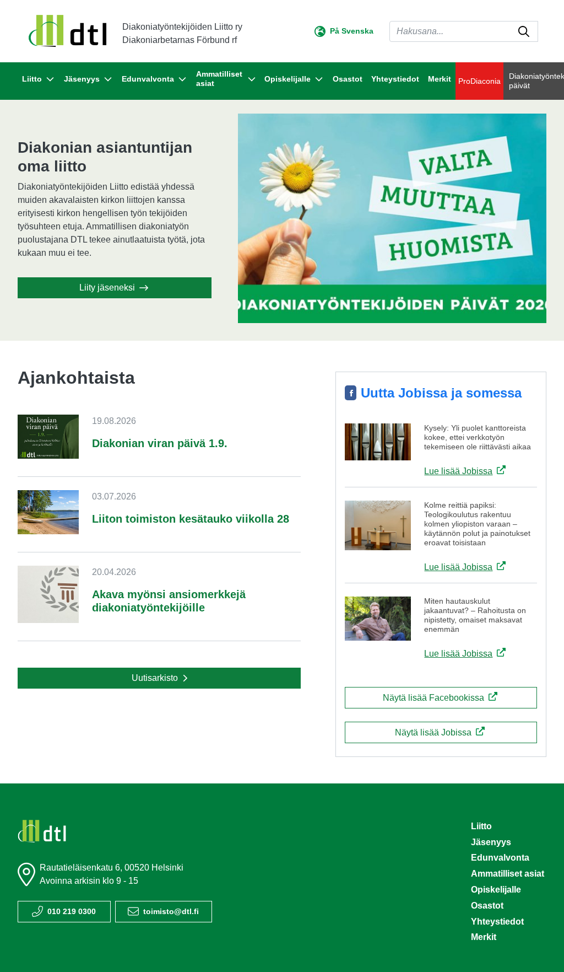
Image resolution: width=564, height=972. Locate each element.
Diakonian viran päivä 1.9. (159, 443)
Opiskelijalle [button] (287, 78)
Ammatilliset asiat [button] (219, 78)
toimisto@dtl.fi (171, 911)
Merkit (439, 78)
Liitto (481, 826)
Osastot (347, 78)
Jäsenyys (491, 842)
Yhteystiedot (395, 78)
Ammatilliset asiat (507, 873)
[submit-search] (523, 31)
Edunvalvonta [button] (148, 78)
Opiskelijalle (496, 889)
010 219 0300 (71, 911)
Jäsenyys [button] (82, 78)
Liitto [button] (32, 78)
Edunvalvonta (500, 857)
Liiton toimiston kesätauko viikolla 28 (190, 519)
